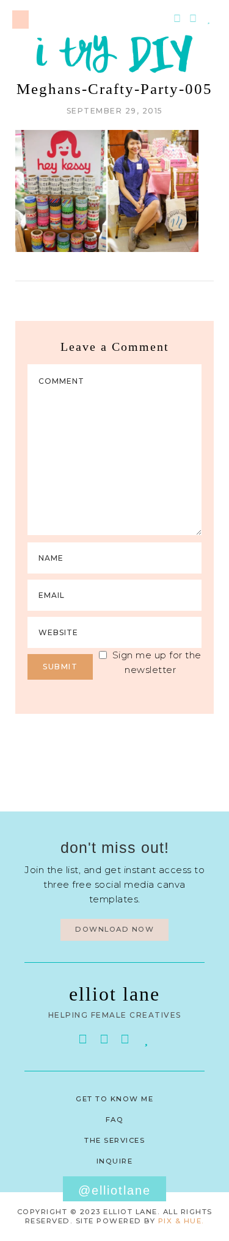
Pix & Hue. (181, 1221)
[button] (20, 19)
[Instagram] (193, 19)
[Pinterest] (177, 19)
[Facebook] (83, 1039)
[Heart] (209, 19)
